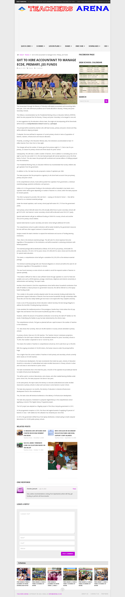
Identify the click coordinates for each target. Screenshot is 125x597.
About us (85, 594)
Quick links (26, 46)
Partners (104, 594)
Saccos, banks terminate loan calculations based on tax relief (34, 445)
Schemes (39, 46)
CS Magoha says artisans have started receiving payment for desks (35, 433)
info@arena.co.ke (55, 594)
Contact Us (95, 594)
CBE (105, 46)
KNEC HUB (79, 46)
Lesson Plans (54, 46)
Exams (67, 46)
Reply (74, 489)
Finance (31, 68)
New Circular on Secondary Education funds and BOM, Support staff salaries (65, 433)
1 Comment (39, 68)
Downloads (94, 46)
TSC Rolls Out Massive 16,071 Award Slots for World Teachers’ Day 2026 (43, 1)
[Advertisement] (64, 28)
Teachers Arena (28, 438)
